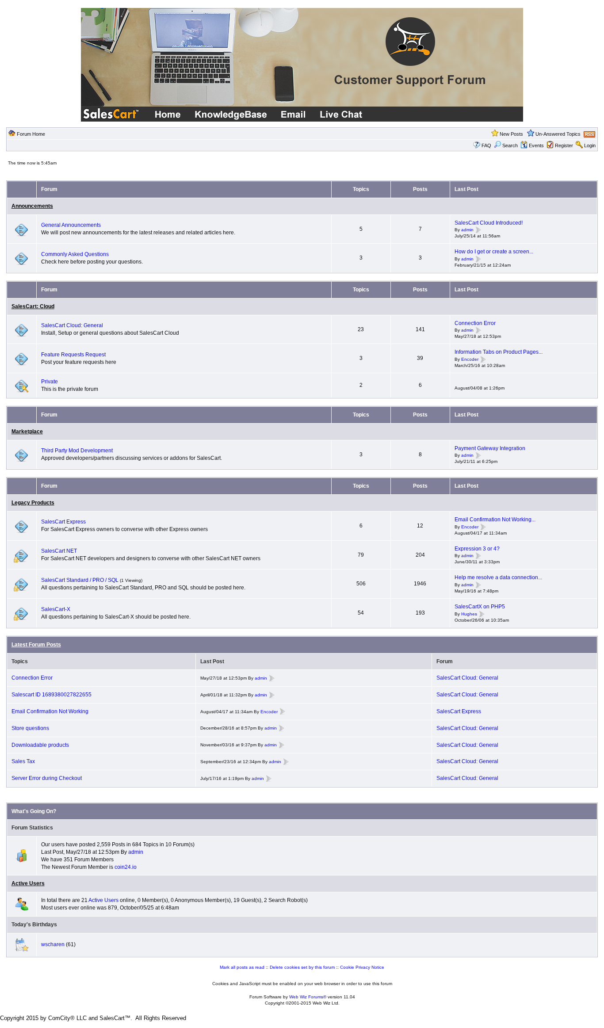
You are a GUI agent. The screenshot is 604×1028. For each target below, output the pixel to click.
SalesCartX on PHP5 (480, 607)
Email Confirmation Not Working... (495, 519)
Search (510, 145)
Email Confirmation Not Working (49, 711)
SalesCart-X (55, 609)
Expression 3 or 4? (477, 549)
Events (536, 145)
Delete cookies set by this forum (302, 967)
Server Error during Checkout (46, 778)
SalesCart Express (63, 522)
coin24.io (126, 867)
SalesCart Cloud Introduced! (489, 223)
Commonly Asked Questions (75, 254)
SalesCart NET (59, 551)
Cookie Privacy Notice (362, 967)
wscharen (53, 944)
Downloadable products (40, 745)
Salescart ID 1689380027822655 (51, 695)
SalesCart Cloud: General (72, 325)
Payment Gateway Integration (490, 448)
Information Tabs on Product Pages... (499, 352)
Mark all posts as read (242, 967)
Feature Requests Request (73, 355)
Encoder (469, 359)
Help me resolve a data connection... (498, 577)
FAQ (486, 145)
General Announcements (71, 225)
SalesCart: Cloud (32, 306)
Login (590, 145)
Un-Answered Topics (558, 134)
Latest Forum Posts (36, 645)
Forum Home (31, 134)
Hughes (469, 613)
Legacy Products (32, 503)
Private (49, 381)
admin (467, 230)
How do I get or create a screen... (494, 251)
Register (564, 145)
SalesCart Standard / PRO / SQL (80, 580)
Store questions (30, 728)
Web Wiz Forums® (307, 996)
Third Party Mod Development (77, 450)
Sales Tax (23, 761)
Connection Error (475, 323)
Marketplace (27, 431)
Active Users (28, 883)
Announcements (32, 206)
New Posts (511, 134)
